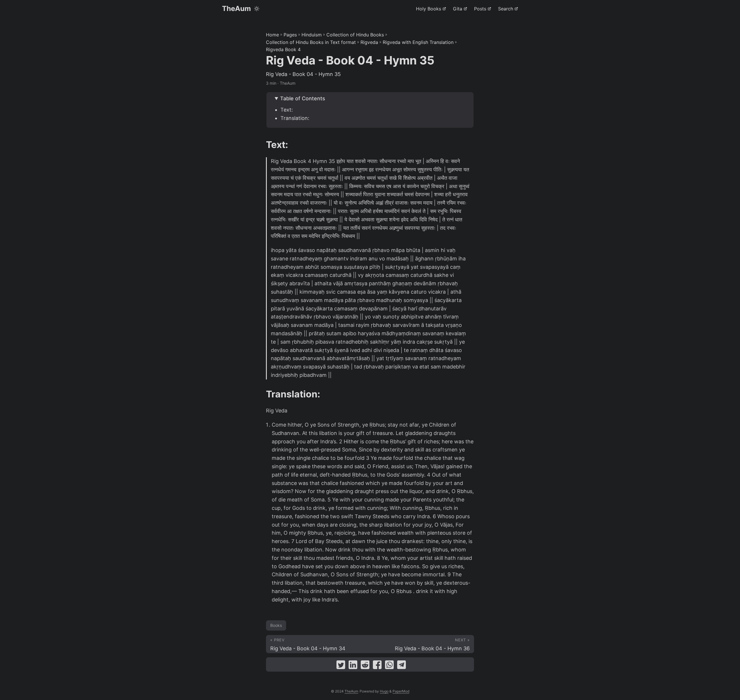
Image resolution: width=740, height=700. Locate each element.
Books (276, 625)
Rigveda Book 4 (283, 49)
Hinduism (311, 35)
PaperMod (401, 691)
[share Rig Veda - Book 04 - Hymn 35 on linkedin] (353, 666)
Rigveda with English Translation (418, 42)
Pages (290, 35)
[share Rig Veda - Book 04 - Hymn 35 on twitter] (340, 666)
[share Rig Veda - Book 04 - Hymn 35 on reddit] (365, 666)
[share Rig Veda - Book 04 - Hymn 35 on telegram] (401, 666)
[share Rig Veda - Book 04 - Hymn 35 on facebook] (377, 666)
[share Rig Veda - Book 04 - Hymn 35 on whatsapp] (389, 666)
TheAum (236, 8)
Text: (286, 110)
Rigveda (369, 42)
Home (272, 35)
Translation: (294, 118)
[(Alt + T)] (256, 8)
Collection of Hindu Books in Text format (311, 42)
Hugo (384, 691)
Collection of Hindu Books (355, 35)
